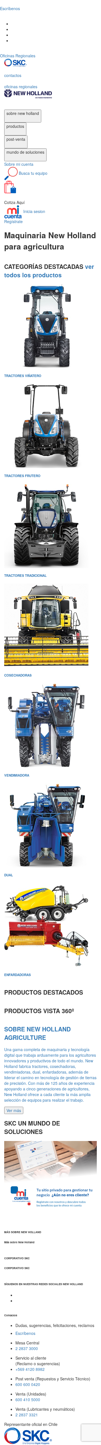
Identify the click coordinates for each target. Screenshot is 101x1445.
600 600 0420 (27, 1384)
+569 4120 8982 (30, 1369)
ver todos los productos (49, 270)
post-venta (15, 139)
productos (15, 126)
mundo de (25, 152)
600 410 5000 (27, 1399)
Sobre (18, 164)
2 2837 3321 (26, 1414)
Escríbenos (25, 1333)
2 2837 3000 (26, 1348)
